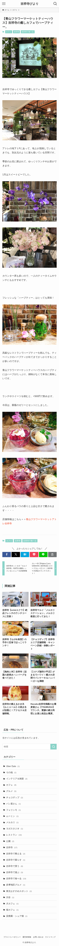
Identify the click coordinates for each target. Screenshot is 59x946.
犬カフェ (12, 903)
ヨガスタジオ (14, 828)
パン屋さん (13, 804)
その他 (11, 772)
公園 (10, 841)
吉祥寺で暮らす (15, 860)
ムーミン (12, 816)
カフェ (8, 32)
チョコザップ (14, 797)
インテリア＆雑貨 (16, 779)
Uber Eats (13, 766)
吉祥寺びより (30, 3)
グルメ (11, 791)
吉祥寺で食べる (28, 32)
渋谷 (10, 897)
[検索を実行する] (53, 747)
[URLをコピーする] (52, 554)
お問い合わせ (38, 937)
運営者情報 (26, 937)
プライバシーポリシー (12, 937)
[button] (6, 554)
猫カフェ (12, 910)
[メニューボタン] (4, 3)
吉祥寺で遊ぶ (14, 872)
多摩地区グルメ (15, 885)
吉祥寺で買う (14, 866)
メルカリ (12, 822)
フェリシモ (13, 810)
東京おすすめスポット (19, 891)
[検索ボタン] (55, 3)
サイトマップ (50, 937)
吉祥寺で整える (15, 854)
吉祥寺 (16, 32)
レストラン (14, 835)
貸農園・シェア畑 (16, 916)
